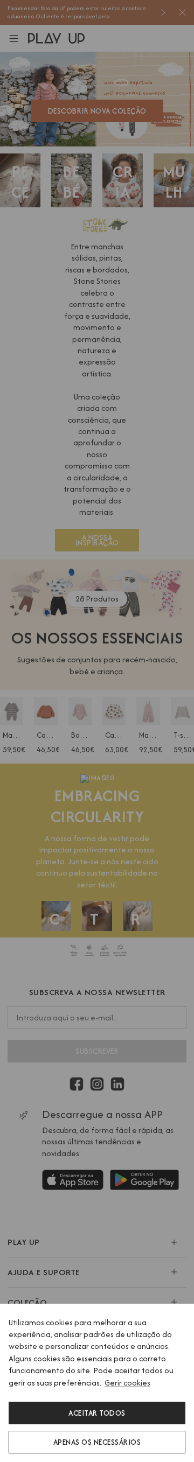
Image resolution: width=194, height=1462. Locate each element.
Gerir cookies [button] (127, 1382)
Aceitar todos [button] (97, 1413)
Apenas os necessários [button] (97, 1442)
